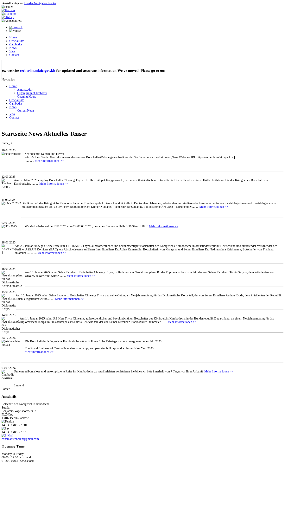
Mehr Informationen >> (49, 160)
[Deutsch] (15, 27)
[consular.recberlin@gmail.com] (7, 435)
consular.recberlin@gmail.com (20, 439)
